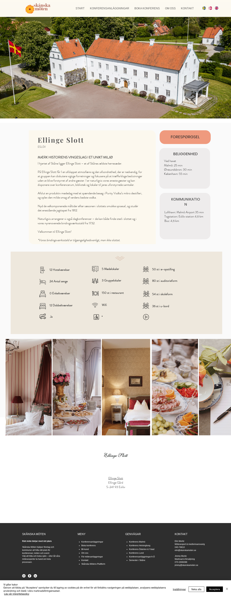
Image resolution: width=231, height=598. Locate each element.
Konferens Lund (136, 553)
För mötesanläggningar (92, 557)
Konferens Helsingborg (139, 545)
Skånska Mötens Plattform (93, 564)
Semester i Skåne (137, 560)
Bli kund (85, 549)
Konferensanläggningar (92, 542)
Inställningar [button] (179, 589)
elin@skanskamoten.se (185, 550)
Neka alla (196, 589)
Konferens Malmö (137, 542)
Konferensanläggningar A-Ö (142, 557)
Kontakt (84, 560)
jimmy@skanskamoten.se (186, 565)
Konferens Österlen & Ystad (141, 549)
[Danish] (209, 8)
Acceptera (214, 589)
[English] (215, 8)
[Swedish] (203, 8)
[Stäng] (227, 589)
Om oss (84, 553)
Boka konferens (88, 545)
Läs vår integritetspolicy (16, 593)
